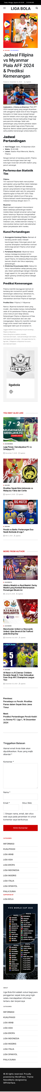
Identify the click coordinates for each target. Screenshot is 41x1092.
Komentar (8, 762)
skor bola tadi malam (9, 344)
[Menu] (4, 8)
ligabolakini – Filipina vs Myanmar (16, 107)
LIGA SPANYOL (8, 582)
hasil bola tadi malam (9, 337)
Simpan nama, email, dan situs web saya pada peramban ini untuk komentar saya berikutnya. (19, 816)
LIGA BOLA (21, 8)
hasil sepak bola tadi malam (11, 339)
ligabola (28, 82)
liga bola (5, 341)
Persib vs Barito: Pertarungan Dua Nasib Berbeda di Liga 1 (18, 530)
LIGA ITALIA (8, 881)
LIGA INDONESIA (14, 50)
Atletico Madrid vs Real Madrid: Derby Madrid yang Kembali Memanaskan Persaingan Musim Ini (20, 587)
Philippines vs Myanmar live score (20, 341)
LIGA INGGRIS (8, 625)
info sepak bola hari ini (28, 339)
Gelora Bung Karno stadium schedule (14, 334)
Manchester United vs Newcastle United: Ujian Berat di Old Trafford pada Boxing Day (18, 631)
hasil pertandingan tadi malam (26, 337)
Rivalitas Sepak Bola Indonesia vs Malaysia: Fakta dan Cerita (18, 489)
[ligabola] (20, 364)
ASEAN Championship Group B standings (20, 329)
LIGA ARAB (7, 669)
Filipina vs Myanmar (9, 332)
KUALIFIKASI (9, 849)
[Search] (37, 8)
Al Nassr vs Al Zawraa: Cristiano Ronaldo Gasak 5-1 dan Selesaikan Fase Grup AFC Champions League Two (18, 676)
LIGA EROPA (9, 865)
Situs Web (27, 803)
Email (6, 803)
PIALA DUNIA (9, 891)
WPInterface (9, 1083)
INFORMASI (8, 844)
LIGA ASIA (7, 50)
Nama (6, 792)
